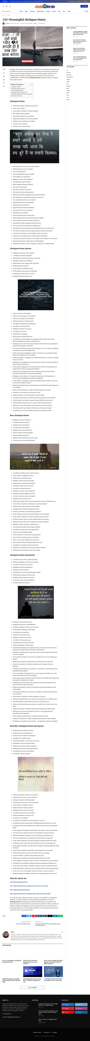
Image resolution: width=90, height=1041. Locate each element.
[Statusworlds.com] (45, 6)
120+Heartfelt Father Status (23, 924)
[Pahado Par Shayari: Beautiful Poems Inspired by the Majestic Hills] (11, 971)
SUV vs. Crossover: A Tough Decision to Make (48, 1020)
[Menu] (87, 11)
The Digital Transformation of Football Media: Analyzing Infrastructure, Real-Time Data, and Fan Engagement (27, 1)
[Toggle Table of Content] (30, 84)
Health (54, 11)
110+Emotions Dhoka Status (18, 882)
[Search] (85, 11)
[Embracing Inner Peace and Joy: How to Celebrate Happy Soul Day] (32, 971)
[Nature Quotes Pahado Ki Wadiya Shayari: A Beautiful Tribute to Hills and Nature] (53, 953)
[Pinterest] (3, 82)
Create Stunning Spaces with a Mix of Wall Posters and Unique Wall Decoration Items (80, 33)
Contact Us (79, 1)
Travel (68, 11)
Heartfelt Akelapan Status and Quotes (22, 94)
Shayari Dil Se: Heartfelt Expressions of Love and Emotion (30, 962)
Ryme (8, 23)
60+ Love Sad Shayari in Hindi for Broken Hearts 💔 (11, 961)
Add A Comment (32, 987)
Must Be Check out (17, 96)
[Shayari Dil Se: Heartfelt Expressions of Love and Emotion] (32, 953)
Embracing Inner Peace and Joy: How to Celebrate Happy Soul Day (32, 980)
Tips (64, 11)
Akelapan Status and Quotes (19, 92)
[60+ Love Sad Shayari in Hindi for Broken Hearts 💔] (11, 953)
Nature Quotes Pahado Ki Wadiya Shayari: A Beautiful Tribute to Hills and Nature (53, 962)
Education (69, 74)
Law (67, 83)
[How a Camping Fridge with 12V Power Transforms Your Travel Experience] (69, 58)
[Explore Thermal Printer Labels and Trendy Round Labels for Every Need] (69, 49)
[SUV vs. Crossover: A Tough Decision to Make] (34, 1020)
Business (32, 11)
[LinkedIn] (3, 79)
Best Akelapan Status (18, 90)
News (26, 11)
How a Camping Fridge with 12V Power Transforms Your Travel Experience (80, 58)
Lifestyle (68, 86)
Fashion (48, 11)
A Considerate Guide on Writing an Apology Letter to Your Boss (53, 979)
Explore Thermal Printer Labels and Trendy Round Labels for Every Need (79, 50)
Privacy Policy (72, 1)
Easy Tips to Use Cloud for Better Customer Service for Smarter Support (79, 41)
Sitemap (85, 1)
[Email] (3, 86)
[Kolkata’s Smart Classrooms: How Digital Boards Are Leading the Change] (34, 1005)
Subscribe (84, 6)
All (67, 70)
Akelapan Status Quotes (18, 88)
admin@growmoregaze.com (13, 1017)
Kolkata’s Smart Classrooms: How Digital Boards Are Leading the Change (48, 1004)
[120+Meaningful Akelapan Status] (32, 46)
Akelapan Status (16, 86)
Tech (59, 11)
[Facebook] (3, 73)
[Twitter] (3, 76)
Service (68, 90)
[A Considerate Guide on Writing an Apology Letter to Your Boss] (53, 971)
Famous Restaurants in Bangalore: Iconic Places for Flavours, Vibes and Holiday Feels (48, 1012)
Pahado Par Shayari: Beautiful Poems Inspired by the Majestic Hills (11, 980)
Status (35, 23)
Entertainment (40, 11)
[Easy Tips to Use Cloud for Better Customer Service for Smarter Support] (69, 41)
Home (21, 11)
